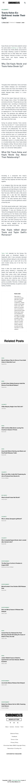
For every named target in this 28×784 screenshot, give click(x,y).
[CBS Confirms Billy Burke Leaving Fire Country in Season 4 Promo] (14, 417)
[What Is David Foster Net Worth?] (14, 487)
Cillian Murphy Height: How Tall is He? (12, 406)
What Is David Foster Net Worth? (10, 497)
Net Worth (4, 495)
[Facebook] (11, 25)
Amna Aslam (4, 499)
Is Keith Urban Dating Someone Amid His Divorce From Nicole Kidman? (13, 384)
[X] (14, 25)
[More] (25, 25)
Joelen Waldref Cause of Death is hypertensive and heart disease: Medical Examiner (12, 659)
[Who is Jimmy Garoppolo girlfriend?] (14, 508)
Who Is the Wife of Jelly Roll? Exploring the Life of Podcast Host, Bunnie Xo (13, 475)
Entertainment (5, 561)
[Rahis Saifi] (8, 311)
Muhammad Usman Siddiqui (7, 567)
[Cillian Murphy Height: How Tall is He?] (14, 396)
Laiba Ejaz (3, 408)
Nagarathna (3, 364)
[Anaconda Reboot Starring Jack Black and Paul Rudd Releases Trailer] (14, 441)
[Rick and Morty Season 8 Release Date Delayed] (14, 599)
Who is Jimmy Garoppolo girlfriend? (11, 519)
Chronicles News (16, 780)
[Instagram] (14, 722)
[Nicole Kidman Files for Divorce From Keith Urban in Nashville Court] (14, 350)
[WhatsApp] (21, 25)
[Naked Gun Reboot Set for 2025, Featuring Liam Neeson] (14, 694)
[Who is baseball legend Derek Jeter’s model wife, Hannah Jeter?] (14, 530)
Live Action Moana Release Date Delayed (13, 683)
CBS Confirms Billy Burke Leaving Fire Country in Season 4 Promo (12, 429)
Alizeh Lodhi (4, 613)
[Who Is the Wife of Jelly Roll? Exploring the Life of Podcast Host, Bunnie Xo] (14, 464)
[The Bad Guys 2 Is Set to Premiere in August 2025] (14, 553)
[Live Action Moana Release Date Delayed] (14, 672)
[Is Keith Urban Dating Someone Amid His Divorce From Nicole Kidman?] (14, 373)
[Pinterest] (18, 25)
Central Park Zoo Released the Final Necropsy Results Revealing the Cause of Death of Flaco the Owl (13, 634)
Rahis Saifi (6, 22)
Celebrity (4, 9)
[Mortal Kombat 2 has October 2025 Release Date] (14, 576)
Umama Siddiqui (4, 478)
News (2, 358)
